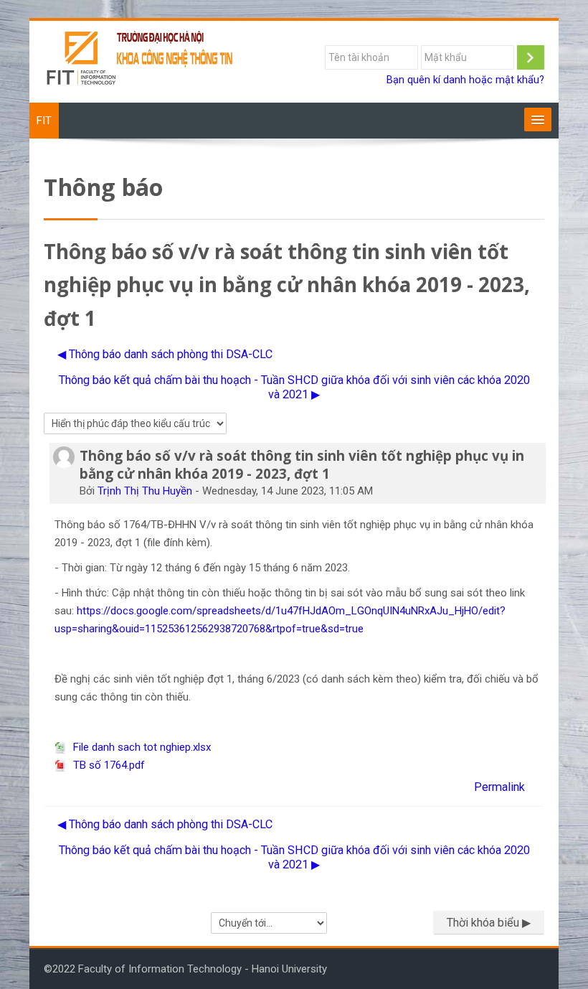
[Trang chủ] (140, 61)
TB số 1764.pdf (107, 765)
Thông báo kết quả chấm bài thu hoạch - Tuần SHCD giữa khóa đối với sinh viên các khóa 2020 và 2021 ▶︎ (294, 387)
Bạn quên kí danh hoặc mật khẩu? (465, 80)
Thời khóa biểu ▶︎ (489, 922)
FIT (44, 120)
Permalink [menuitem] (499, 787)
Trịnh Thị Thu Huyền (145, 490)
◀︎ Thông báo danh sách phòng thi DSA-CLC (164, 354)
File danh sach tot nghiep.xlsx (140, 747)
